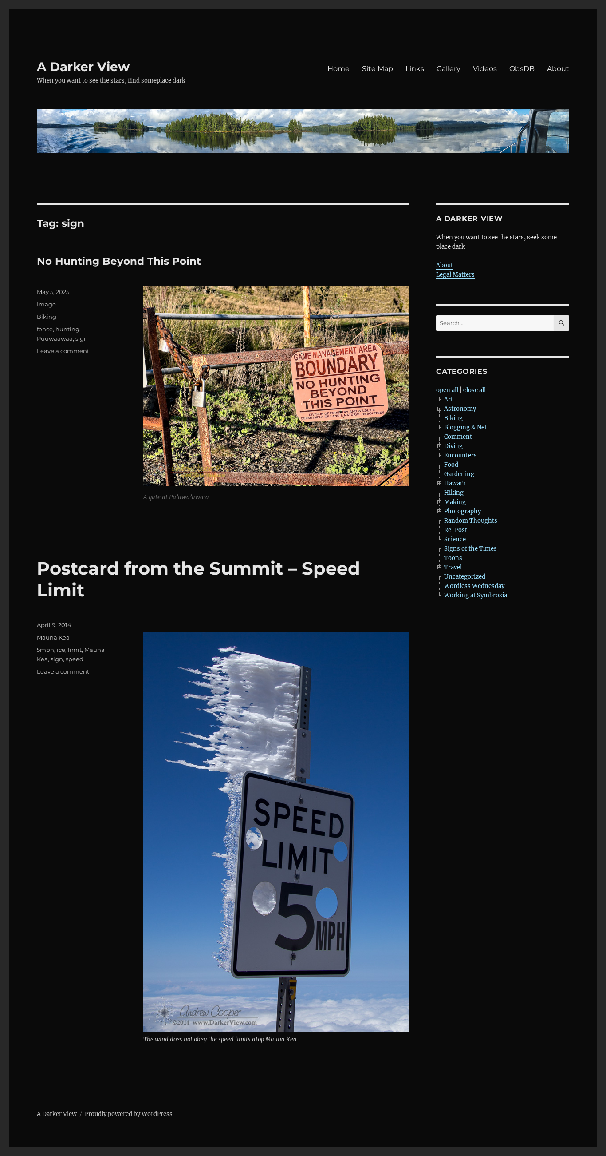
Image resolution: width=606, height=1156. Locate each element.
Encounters (460, 455)
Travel (453, 567)
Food (451, 465)
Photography (462, 511)
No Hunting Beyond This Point (119, 261)
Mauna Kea (53, 637)
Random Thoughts (470, 520)
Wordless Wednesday (474, 586)
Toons (453, 558)
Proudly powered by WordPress (129, 1114)
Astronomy (460, 409)
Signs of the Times (470, 548)
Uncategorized (464, 576)
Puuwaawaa (55, 338)
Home (338, 68)
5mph (45, 649)
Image (46, 304)
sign (81, 338)
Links (414, 68)
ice (61, 649)
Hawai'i (455, 483)
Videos (485, 68)
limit (75, 649)
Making (455, 502)
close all (474, 390)
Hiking (454, 493)
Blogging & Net (465, 427)
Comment (458, 437)
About (558, 68)
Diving (453, 446)
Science (455, 539)
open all (447, 390)
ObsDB (522, 68)
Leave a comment (63, 350)
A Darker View (83, 66)
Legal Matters (455, 274)
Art (448, 399)
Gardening (459, 474)
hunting (67, 329)
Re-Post (455, 530)
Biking (46, 316)
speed (74, 659)
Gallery (448, 68)
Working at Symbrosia (475, 595)
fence (45, 329)
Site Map (377, 68)
